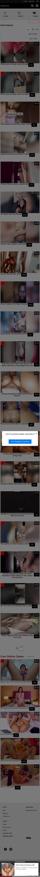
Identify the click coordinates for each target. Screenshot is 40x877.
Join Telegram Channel (20, 442)
